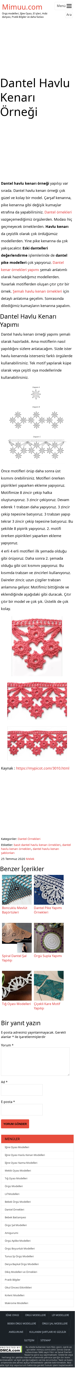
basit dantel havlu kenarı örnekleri (37, 845)
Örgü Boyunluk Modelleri (20, 1248)
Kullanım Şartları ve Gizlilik (47, 1332)
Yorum (7, 1045)
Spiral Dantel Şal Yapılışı (14, 958)
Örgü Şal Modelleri (16, 1225)
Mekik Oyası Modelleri (18, 1170)
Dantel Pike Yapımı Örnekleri (48, 910)
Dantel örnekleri (58, 212)
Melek (30, 859)
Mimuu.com (22, 7)
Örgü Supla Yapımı (48, 956)
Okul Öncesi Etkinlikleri (18, 1287)
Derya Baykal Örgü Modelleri (22, 1264)
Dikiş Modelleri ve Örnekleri (21, 1272)
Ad (4, 1082)
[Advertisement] (37, 48)
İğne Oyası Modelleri (17, 1147)
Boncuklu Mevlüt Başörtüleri (14, 910)
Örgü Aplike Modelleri (18, 1240)
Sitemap (45, 1340)
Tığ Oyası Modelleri (16, 1004)
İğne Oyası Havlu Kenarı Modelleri (25, 1155)
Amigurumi (11, 1233)
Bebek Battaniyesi (15, 1217)
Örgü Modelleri (14, 1186)
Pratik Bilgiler (12, 1279)
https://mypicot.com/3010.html (42, 768)
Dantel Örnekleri (29, 839)
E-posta (8, 1102)
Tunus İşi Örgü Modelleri (19, 1256)
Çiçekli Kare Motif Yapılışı (47, 1006)
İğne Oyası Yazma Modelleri (21, 1163)
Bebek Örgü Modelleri (18, 1201)
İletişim (29, 1340)
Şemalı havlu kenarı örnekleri (37, 291)
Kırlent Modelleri (14, 1295)
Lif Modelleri (12, 1194)
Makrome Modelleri (16, 1303)
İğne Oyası (12, 1315)
